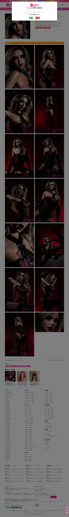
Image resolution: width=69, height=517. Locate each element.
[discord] (67, 512)
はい (31, 18)
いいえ (37, 18)
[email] (67, 510)
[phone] (67, 508)
